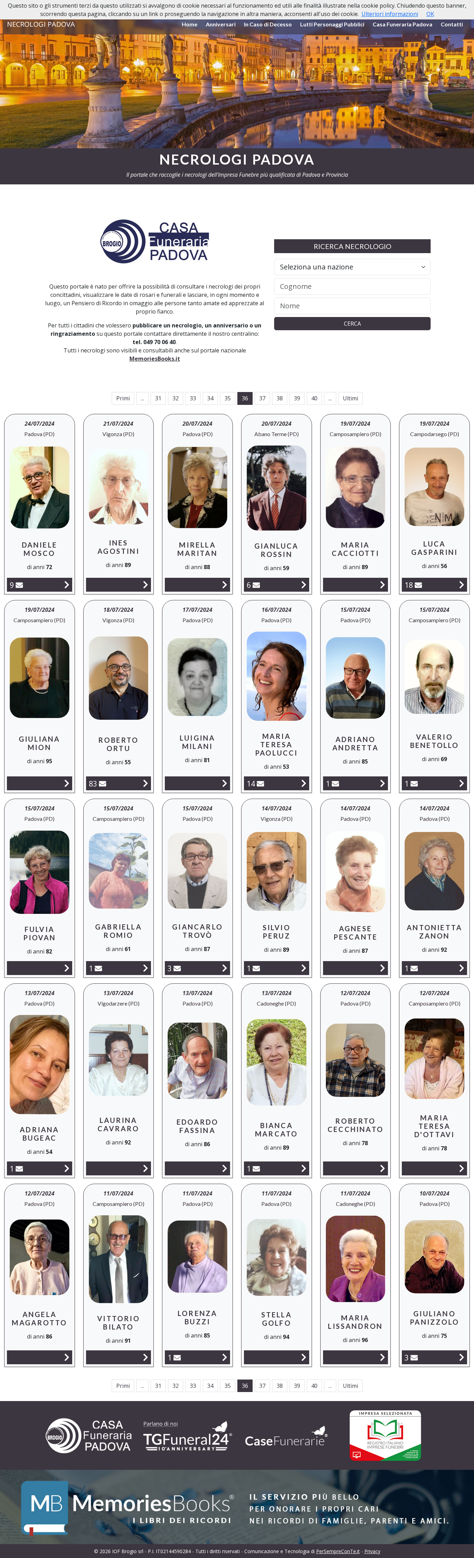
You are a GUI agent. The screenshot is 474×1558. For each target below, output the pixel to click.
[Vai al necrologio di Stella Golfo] (303, 1357)
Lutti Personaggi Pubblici (332, 24)
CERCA (352, 323)
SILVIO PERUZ (276, 931)
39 (297, 398)
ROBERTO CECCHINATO (355, 1125)
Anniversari (221, 24)
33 (193, 398)
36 (245, 398)
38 (280, 398)
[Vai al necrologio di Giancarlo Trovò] (224, 968)
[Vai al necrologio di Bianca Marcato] (303, 1168)
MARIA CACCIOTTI (355, 549)
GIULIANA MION (39, 743)
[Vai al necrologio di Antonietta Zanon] (461, 968)
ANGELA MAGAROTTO (39, 1318)
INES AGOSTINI (118, 547)
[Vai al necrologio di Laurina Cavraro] (145, 1168)
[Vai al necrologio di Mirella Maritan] (224, 584)
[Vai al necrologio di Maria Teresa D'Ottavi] (461, 1168)
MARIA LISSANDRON (355, 1322)
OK (430, 14)
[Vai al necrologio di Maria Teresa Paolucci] (303, 783)
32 (175, 398)
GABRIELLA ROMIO (118, 931)
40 (314, 398)
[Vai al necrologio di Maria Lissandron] (382, 1357)
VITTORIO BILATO (118, 1322)
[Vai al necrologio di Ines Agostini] (145, 584)
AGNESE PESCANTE (355, 932)
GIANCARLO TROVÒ (197, 931)
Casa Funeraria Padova (402, 24)
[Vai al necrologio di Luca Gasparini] (461, 584)
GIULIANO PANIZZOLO (434, 1317)
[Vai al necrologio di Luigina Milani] (224, 783)
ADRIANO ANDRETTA (355, 743)
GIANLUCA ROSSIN (276, 550)
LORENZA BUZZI (197, 1317)
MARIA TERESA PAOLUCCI (276, 744)
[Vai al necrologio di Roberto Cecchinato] (382, 1168)
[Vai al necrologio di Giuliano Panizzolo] (461, 1357)
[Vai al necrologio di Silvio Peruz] (303, 968)
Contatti (452, 24)
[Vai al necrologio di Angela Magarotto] (66, 1357)
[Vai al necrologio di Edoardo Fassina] (224, 1168)
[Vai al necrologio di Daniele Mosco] (66, 584)
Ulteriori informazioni (390, 14)
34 (210, 398)
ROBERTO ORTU (118, 744)
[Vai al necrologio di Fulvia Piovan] (66, 968)
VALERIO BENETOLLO (434, 741)
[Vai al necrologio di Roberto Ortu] (145, 783)
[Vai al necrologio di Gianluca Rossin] (303, 584)
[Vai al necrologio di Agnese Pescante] (382, 968)
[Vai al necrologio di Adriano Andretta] (382, 783)
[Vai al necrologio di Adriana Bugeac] (66, 1168)
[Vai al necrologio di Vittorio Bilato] (145, 1357)
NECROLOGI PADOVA (41, 24)
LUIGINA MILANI (197, 742)
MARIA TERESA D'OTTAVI (434, 1126)
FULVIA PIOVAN (39, 933)
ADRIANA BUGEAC (39, 1133)
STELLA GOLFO (276, 1318)
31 (158, 398)
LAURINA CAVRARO (118, 1124)
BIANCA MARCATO (276, 1129)
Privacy (372, 1551)
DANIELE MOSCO (39, 549)
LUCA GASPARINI (434, 548)
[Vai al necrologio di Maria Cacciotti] (382, 584)
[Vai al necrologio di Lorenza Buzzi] (224, 1357)
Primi (123, 398)
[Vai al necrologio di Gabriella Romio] (145, 968)
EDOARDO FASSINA (197, 1126)
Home (189, 24)
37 (262, 398)
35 (228, 398)
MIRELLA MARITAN (197, 549)
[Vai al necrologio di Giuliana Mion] (66, 783)
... (142, 398)
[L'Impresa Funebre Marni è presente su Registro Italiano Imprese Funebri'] (286, 1436)
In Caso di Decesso (268, 24)
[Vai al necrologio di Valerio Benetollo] (461, 783)
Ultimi (350, 398)
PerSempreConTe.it (338, 1551)
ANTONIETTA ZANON (434, 931)
